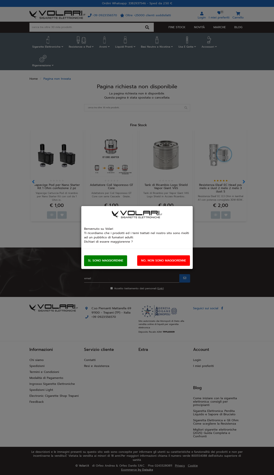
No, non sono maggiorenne (163, 260)
